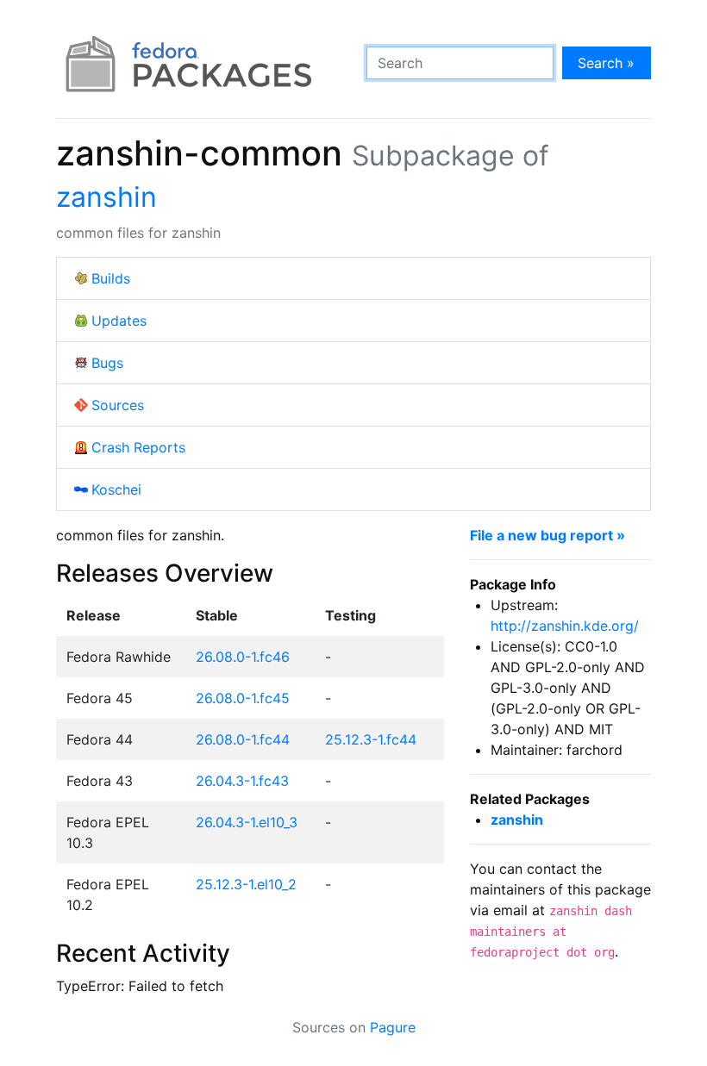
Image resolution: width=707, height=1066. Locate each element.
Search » (606, 63)
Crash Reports (138, 447)
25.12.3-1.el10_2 (246, 884)
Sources (117, 405)
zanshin (106, 197)
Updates (119, 320)
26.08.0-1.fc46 (243, 656)
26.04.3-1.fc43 (242, 780)
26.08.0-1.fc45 (243, 698)
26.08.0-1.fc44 (243, 739)
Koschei (116, 489)
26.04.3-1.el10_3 (246, 822)
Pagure (393, 1027)
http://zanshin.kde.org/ (565, 625)
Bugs (107, 362)
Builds (110, 278)
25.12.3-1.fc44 (370, 739)
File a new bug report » (547, 535)
